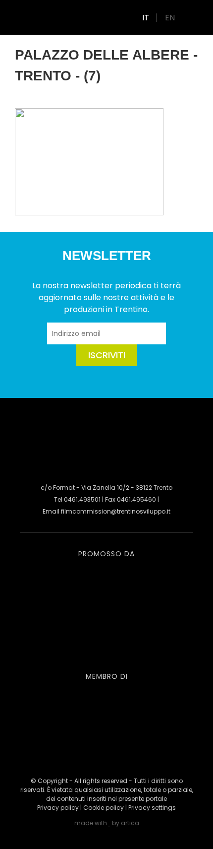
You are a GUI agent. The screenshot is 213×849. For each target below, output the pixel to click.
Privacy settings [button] (152, 807)
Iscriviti (106, 355)
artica (130, 823)
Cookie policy (103, 807)
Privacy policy (58, 807)
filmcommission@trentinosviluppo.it (115, 511)
